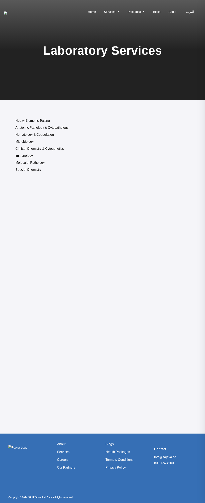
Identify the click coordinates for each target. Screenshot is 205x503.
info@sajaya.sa (165, 457)
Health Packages (118, 452)
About (172, 11)
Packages (134, 11)
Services (110, 11)
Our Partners (66, 467)
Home (92, 11)
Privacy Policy (116, 467)
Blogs (157, 11)
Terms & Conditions (119, 459)
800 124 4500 (164, 463)
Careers (62, 459)
